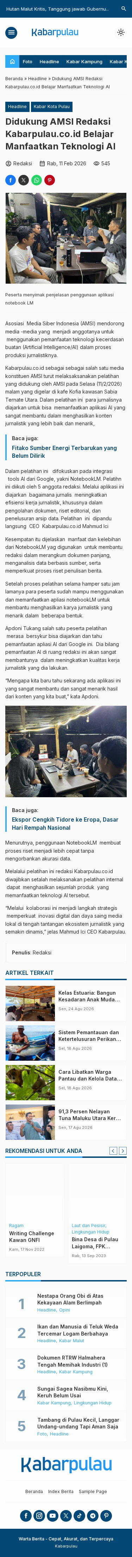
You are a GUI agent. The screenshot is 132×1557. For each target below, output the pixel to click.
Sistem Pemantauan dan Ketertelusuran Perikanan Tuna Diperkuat (90, 1039)
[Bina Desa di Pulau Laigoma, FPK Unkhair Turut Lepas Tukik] (97, 1192)
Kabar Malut (71, 1341)
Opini (64, 1310)
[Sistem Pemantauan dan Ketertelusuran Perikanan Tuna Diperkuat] (30, 1043)
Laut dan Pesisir (88, 1226)
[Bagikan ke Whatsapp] (36, 180)
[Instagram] (39, 1516)
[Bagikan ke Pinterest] (49, 180)
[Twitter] (66, 1516)
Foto (27, 61)
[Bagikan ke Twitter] (23, 180)
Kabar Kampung (84, 61)
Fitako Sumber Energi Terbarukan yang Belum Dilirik (64, 452)
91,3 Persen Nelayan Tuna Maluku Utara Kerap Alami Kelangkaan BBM (90, 1118)
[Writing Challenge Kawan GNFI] (35, 1192)
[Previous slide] (113, 1151)
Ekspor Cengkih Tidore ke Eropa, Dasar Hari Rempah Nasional (65, 823)
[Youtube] (52, 1516)
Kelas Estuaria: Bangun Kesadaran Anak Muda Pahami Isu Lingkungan (87, 1000)
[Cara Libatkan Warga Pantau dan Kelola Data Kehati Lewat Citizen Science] (30, 1082)
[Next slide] (123, 1151)
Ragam (16, 1226)
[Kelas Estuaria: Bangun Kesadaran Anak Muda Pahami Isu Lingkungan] (30, 1003)
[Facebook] (26, 1516)
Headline (49, 61)
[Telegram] (93, 1516)
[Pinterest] (106, 1516)
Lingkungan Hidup (90, 1232)
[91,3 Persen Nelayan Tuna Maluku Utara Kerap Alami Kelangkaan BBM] (30, 1122)
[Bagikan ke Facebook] (10, 180)
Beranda (34, 1491)
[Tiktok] (79, 1516)
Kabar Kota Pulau (52, 106)
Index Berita (61, 1491)
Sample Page (93, 1491)
